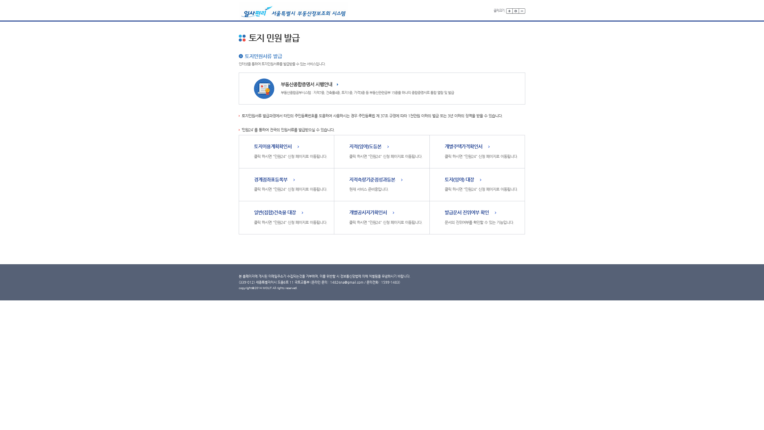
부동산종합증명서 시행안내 (306, 84)
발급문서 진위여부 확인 (467, 212)
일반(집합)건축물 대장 (275, 212)
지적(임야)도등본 (365, 146)
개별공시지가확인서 (368, 212)
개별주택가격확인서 (463, 146)
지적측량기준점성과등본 (372, 179)
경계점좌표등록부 (270, 179)
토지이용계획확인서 (273, 146)
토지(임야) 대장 (459, 179)
